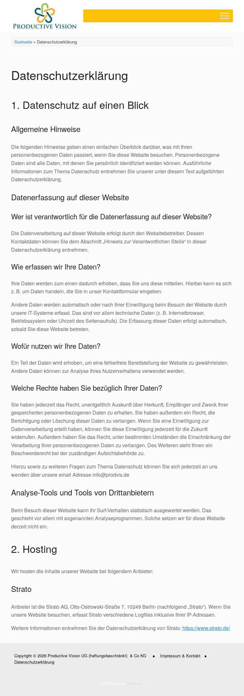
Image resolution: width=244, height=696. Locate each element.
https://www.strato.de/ (206, 628)
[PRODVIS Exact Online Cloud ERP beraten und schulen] (44, 16)
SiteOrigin (134, 683)
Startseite (23, 42)
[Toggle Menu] (225, 16)
